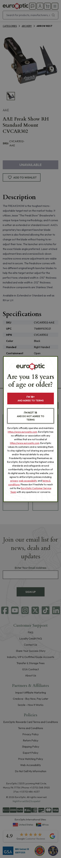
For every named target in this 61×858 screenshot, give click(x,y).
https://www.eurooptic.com (22, 431)
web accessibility (28, 480)
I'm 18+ (31, 398)
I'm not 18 (30, 416)
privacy (14, 480)
